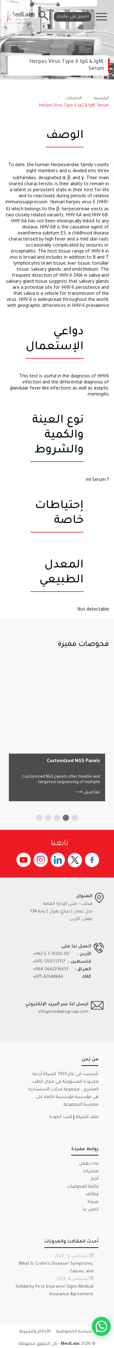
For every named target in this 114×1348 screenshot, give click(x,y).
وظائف (92, 1194)
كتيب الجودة (60, 1117)
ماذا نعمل (88, 1164)
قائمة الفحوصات (82, 1186)
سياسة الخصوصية (74, 1331)
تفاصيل (87, 792)
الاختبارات (73, 98)
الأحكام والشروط (34, 1331)
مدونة (93, 1202)
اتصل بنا (90, 1209)
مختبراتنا (90, 1171)
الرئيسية (101, 98)
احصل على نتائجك (72, 17)
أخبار (94, 1179)
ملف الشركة (87, 1117)
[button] (75, 818)
